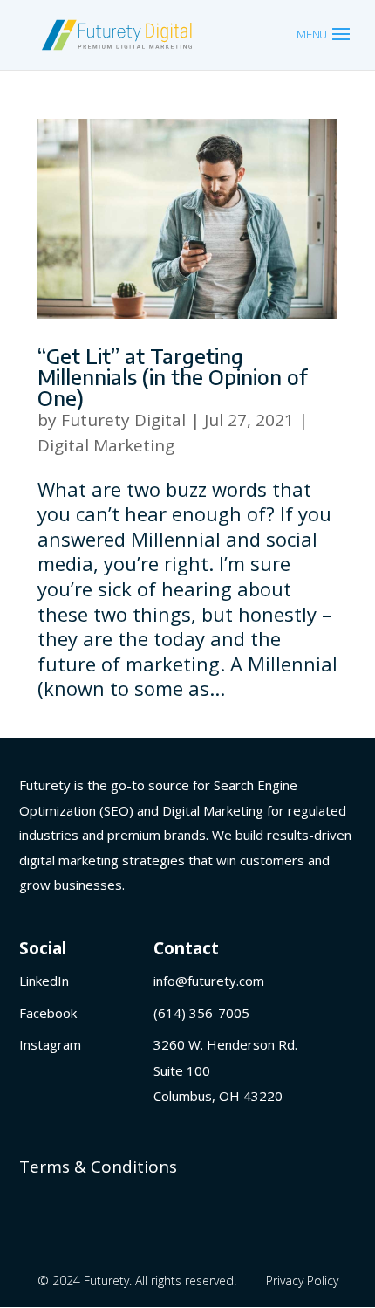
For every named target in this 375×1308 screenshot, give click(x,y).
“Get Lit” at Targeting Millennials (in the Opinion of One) (173, 376)
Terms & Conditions (98, 1166)
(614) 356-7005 (201, 1013)
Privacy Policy (302, 1280)
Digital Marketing (106, 445)
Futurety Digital (123, 420)
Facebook (48, 1013)
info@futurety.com (208, 980)
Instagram (50, 1044)
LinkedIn (44, 980)
